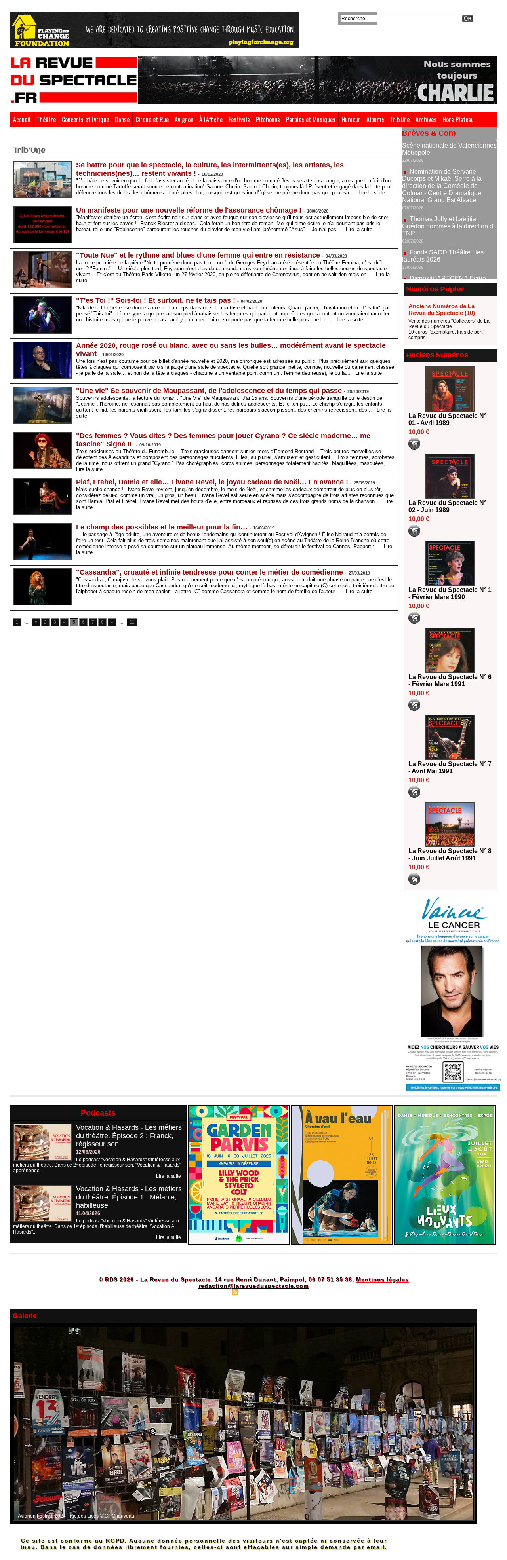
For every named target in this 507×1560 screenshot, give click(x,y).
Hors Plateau (458, 119)
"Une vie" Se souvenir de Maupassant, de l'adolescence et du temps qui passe (209, 391)
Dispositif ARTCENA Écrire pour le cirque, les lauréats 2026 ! (448, 250)
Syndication (252, 1291)
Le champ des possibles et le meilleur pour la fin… (162, 527)
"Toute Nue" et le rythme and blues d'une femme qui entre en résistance (198, 255)
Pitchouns (268, 119)
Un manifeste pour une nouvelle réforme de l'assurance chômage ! (188, 210)
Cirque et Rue (152, 119)
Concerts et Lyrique (85, 119)
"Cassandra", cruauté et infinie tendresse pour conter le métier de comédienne (209, 572)
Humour (350, 119)
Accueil (21, 119)
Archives (426, 119)
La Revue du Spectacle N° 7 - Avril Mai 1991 (450, 767)
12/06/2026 (88, 1152)
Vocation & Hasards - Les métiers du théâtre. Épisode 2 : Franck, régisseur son (129, 1136)
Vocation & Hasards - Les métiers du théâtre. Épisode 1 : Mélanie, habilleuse (129, 1197)
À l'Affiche (211, 119)
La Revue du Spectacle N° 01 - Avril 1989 (447, 419)
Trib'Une (400, 119)
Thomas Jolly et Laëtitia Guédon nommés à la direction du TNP (449, 194)
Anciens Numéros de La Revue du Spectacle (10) (441, 309)
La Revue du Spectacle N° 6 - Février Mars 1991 (450, 680)
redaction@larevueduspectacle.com (253, 1286)
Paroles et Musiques (310, 119)
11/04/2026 (88, 1213)
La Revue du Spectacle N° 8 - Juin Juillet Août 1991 (450, 855)
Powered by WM (287, 1291)
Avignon (184, 119)
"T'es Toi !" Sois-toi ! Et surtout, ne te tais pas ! (155, 300)
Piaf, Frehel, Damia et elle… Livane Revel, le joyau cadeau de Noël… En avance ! (212, 482)
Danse (122, 119)
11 (132, 622)
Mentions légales (382, 1279)
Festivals (239, 119)
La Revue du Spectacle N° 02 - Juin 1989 (447, 506)
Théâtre (46, 119)
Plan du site (215, 1291)
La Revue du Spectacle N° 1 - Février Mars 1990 (450, 593)
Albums (375, 119)
